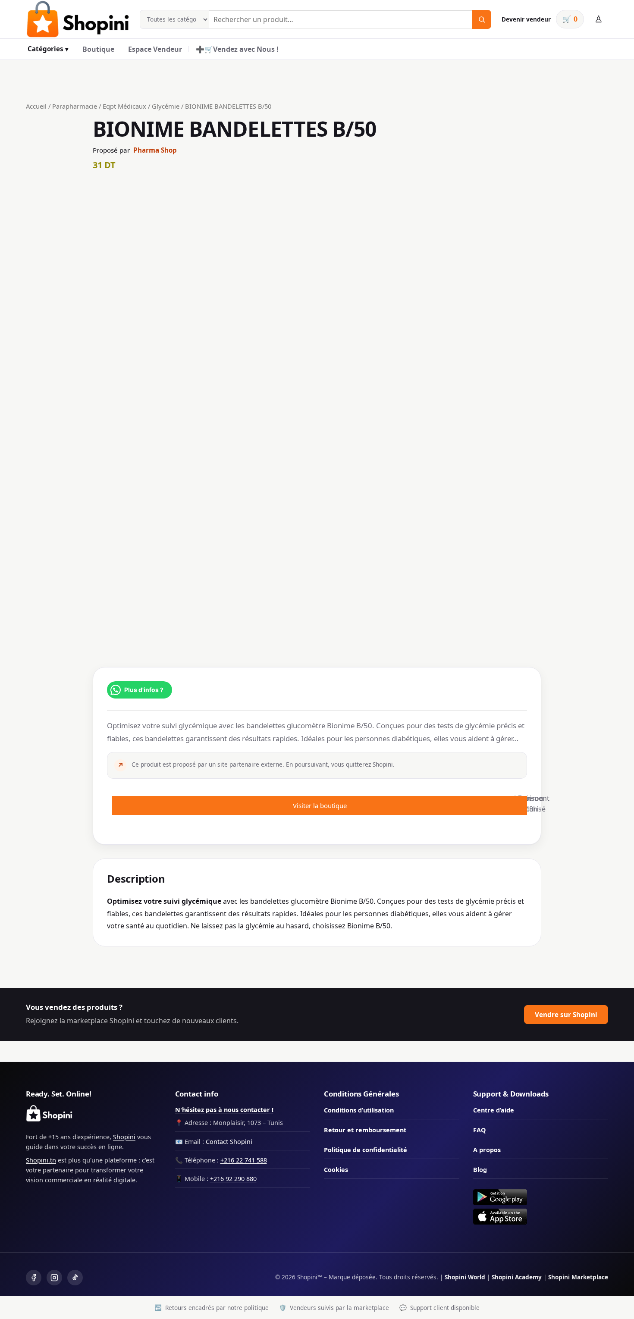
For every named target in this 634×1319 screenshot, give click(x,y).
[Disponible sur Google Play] (541, 1197)
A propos (487, 1150)
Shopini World (465, 1277)
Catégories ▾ (48, 48)
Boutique (98, 49)
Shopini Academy (517, 1277)
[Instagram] (54, 1277)
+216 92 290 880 (233, 1179)
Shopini (124, 1137)
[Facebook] (33, 1277)
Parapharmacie (74, 106)
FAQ (479, 1130)
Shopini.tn (41, 1160)
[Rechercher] (481, 19)
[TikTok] (75, 1277)
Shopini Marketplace (578, 1277)
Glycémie (165, 106)
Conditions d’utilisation (359, 1110)
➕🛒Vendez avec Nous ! (237, 49)
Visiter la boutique (320, 805)
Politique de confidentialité (365, 1150)
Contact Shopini (229, 1141)
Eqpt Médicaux (124, 106)
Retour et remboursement (365, 1130)
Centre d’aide (493, 1110)
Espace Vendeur (155, 49)
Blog (480, 1169)
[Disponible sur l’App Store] (541, 1217)
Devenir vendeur (526, 19)
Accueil (36, 106)
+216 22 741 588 (243, 1160)
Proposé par (135, 150)
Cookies (336, 1169)
